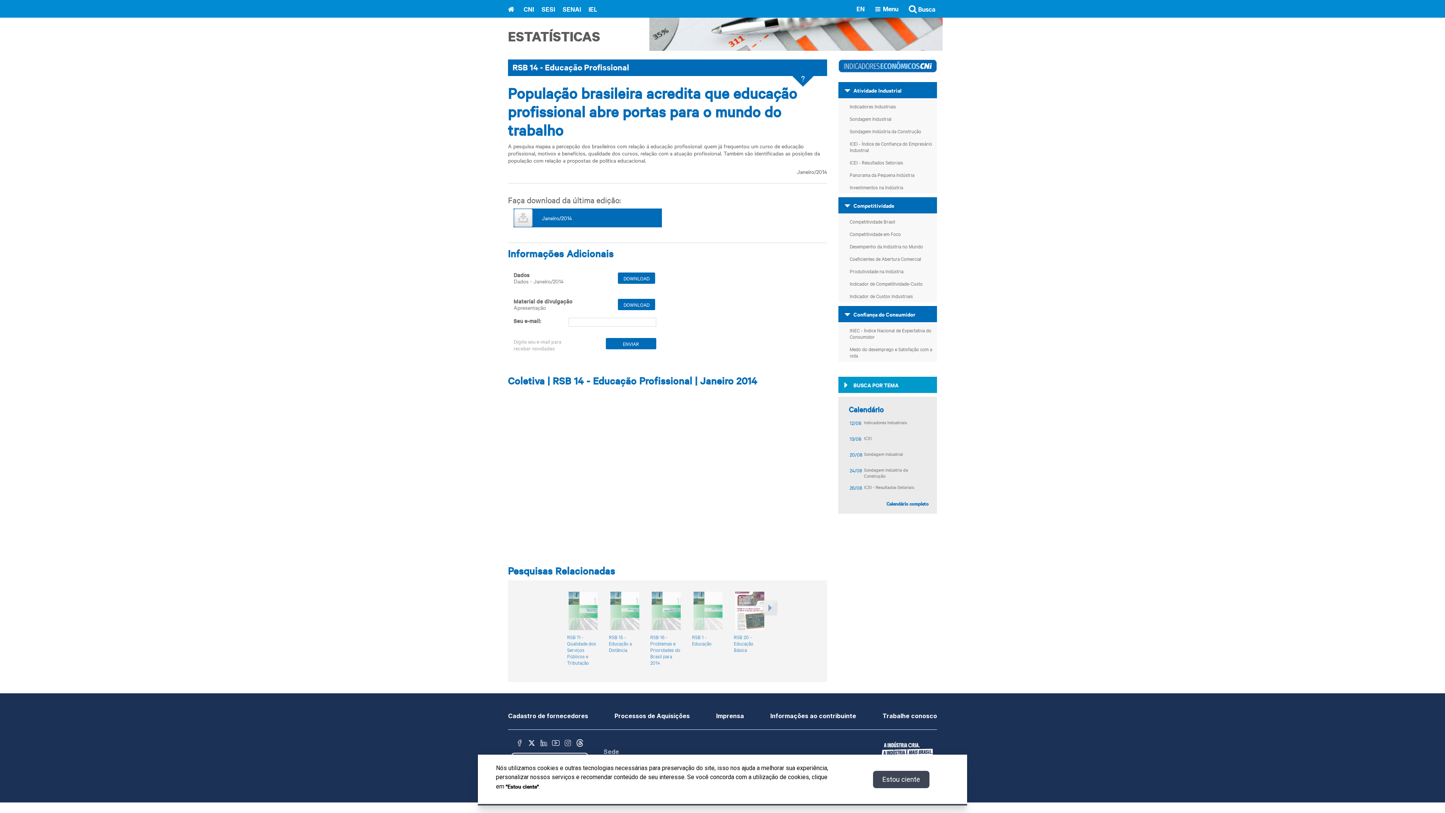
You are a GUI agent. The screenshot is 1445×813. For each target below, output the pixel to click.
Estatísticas (554, 36)
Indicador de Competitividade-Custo (886, 283)
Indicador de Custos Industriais (881, 295)
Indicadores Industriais (873, 106)
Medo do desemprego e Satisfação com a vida (891, 352)
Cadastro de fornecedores (548, 716)
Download (636, 278)
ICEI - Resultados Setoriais (876, 162)
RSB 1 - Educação (702, 640)
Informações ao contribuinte (813, 716)
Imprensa (730, 716)
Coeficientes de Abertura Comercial (885, 258)
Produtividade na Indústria (877, 271)
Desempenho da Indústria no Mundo (886, 246)
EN (860, 8)
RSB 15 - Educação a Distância (620, 643)
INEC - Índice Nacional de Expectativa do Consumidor (890, 333)
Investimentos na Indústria (876, 187)
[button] (769, 629)
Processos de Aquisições (652, 716)
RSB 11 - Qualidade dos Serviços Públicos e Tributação (581, 650)
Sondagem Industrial (870, 118)
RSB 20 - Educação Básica (743, 643)
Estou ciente (901, 779)
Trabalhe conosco (909, 716)
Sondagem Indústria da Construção (885, 131)
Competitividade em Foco (875, 233)
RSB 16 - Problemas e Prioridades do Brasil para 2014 (665, 650)
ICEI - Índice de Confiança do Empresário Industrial (891, 146)
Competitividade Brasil (872, 221)
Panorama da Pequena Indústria (882, 174)
